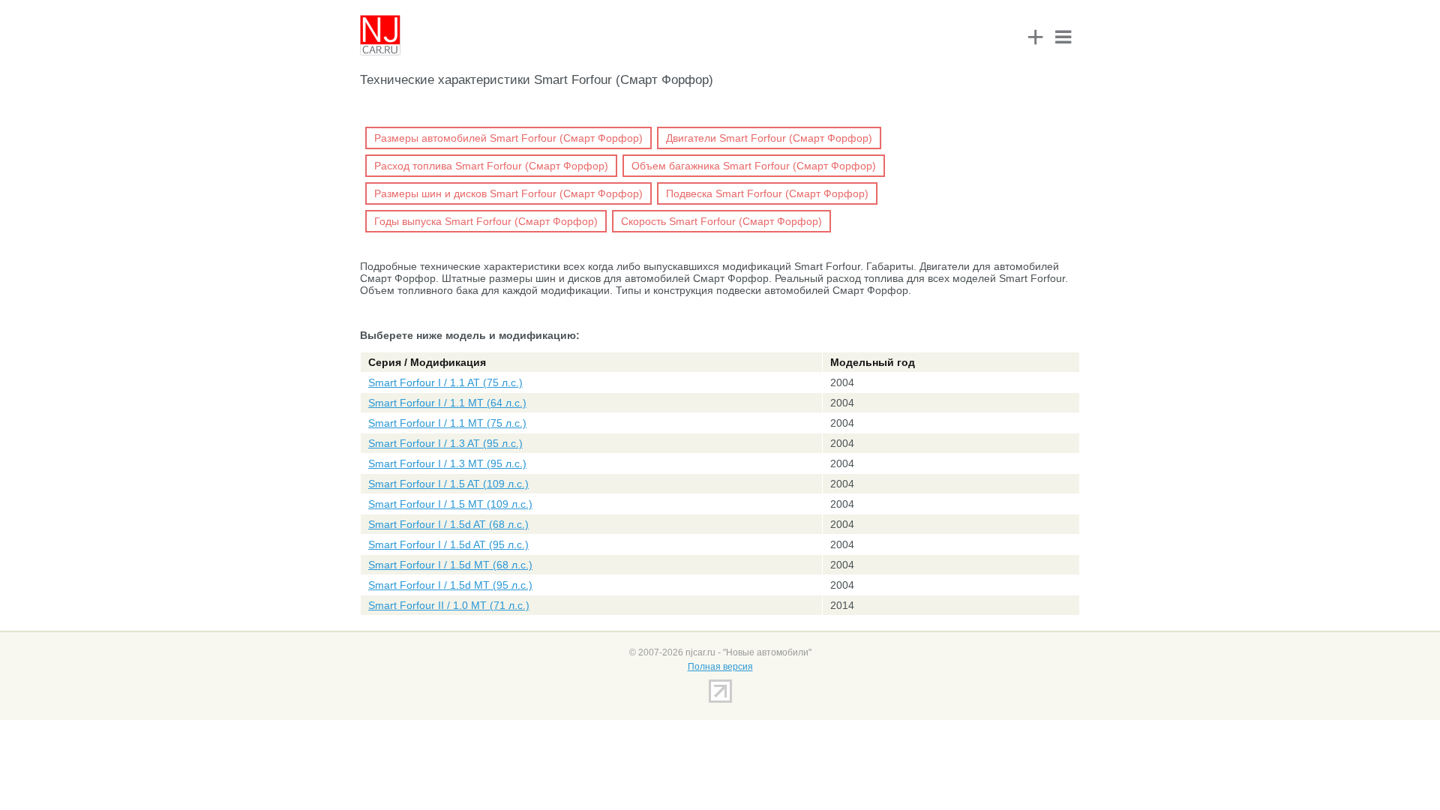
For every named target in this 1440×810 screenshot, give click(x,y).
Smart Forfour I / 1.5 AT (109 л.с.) (448, 484)
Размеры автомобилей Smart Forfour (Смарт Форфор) (508, 138)
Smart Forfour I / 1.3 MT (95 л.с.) (447, 464)
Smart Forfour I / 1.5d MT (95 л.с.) (450, 585)
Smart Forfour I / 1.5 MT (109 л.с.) (450, 504)
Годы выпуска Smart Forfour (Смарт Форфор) (486, 221)
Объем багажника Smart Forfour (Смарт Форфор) (754, 166)
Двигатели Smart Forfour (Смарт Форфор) (769, 138)
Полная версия (720, 667)
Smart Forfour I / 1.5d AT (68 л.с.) (448, 524)
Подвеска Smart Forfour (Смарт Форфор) (767, 194)
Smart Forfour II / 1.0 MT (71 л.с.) (449, 605)
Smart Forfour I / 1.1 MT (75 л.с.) (447, 423)
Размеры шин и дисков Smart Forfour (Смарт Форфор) (508, 194)
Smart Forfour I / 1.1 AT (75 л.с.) (445, 382)
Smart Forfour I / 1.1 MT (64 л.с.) (447, 403)
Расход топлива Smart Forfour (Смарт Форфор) (491, 166)
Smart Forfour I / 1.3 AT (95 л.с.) (445, 443)
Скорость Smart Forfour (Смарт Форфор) (721, 221)
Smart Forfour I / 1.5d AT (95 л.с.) (448, 544)
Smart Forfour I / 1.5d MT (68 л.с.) (450, 565)
